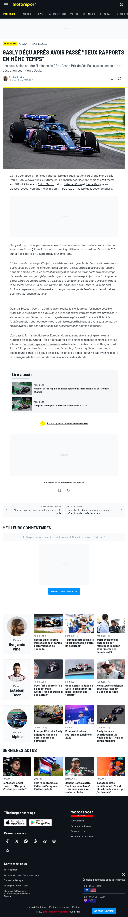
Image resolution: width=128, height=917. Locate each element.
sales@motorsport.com (16, 885)
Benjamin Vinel (17, 77)
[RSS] (7, 850)
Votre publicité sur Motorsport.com (21, 874)
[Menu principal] (6, 4)
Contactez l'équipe (13, 880)
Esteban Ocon (73, 184)
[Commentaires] (120, 78)
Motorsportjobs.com (81, 825)
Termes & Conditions (36, 907)
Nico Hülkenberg (39, 253)
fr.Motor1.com (77, 820)
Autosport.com (78, 831)
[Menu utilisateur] (121, 4)
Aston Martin (46, 184)
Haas (21, 253)
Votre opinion (10, 869)
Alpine (38, 175)
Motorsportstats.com (82, 836)
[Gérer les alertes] (68, 490)
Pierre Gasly (93, 184)
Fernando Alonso (35, 335)
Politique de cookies (59, 907)
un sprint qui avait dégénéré (42, 344)
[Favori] (112, 78)
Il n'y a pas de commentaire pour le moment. (64, 537)
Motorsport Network (56, 911)
